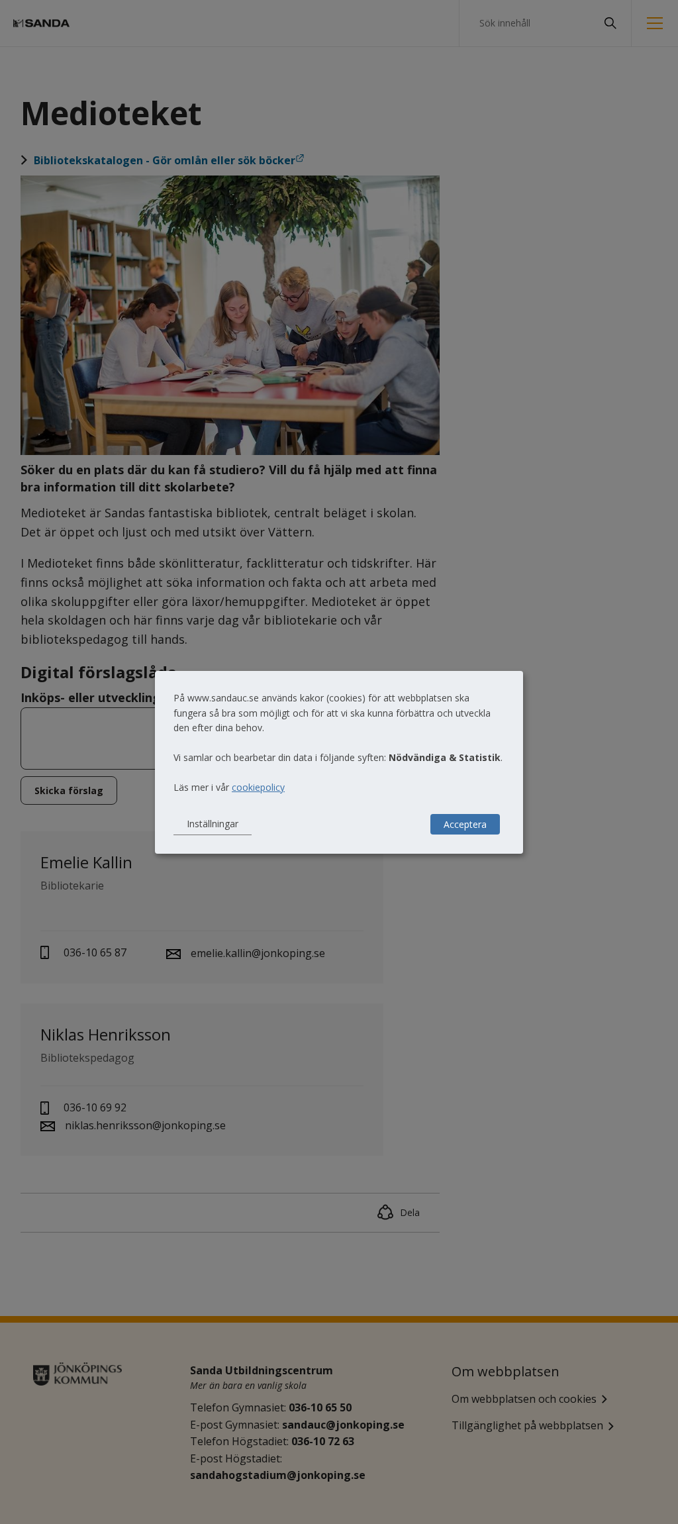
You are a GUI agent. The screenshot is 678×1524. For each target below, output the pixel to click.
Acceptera (465, 824)
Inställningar (212, 823)
